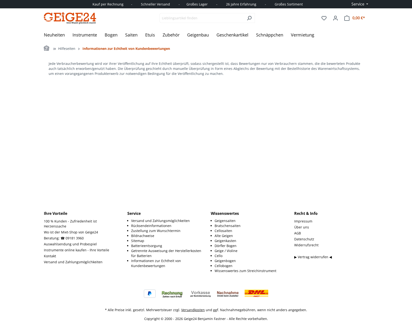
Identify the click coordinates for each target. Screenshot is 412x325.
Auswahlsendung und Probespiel (70, 244)
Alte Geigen (224, 235)
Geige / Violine (226, 250)
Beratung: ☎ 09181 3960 (64, 238)
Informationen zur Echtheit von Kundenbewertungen (156, 263)
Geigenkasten (225, 240)
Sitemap (137, 240)
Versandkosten (193, 310)
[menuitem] (166, 220)
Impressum (303, 221)
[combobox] (202, 18)
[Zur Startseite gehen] (70, 18)
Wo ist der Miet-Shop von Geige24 (71, 232)
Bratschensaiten (228, 225)
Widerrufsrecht (306, 245)
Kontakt (50, 256)
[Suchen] (249, 18)
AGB (297, 233)
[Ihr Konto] (335, 18)
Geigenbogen (225, 260)
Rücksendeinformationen (151, 225)
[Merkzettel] (324, 18)
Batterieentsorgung (146, 245)
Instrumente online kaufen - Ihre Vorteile (76, 250)
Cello (218, 255)
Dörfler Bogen (226, 245)
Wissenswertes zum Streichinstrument (245, 270)
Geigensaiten (225, 220)
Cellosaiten (223, 230)
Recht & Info (306, 213)
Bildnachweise (142, 235)
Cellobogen (223, 265)
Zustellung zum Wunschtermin (155, 230)
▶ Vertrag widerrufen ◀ (313, 257)
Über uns (301, 227)
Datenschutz (304, 239)
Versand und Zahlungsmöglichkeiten (73, 262)
